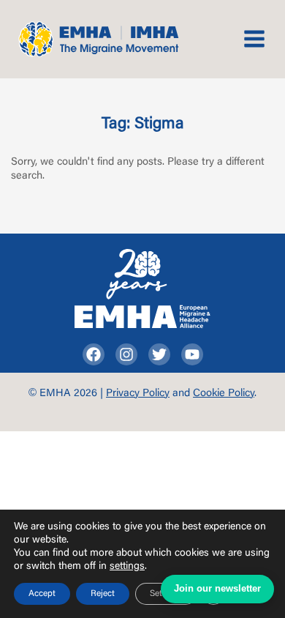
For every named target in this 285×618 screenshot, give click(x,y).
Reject (103, 593)
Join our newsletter (217, 588)
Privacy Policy (138, 393)
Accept (42, 593)
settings (127, 567)
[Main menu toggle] (255, 39)
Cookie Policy (223, 393)
